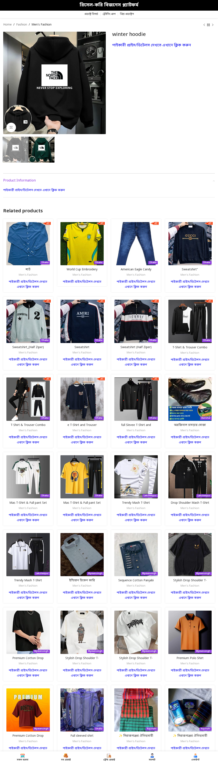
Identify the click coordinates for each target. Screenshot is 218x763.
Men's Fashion (42, 25)
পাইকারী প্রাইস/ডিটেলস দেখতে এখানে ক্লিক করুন (151, 45)
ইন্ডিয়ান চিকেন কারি (82, 581)
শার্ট (28, 270)
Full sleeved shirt (81, 736)
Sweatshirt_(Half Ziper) (28, 347)
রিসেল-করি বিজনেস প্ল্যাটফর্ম (109, 5)
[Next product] (213, 25)
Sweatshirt (82, 347)
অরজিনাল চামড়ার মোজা (190, 425)
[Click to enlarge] (11, 127)
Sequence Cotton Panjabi (136, 581)
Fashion (21, 25)
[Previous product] (204, 25)
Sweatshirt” (190, 270)
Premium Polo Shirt (190, 658)
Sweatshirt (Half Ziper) (136, 347)
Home (7, 25)
